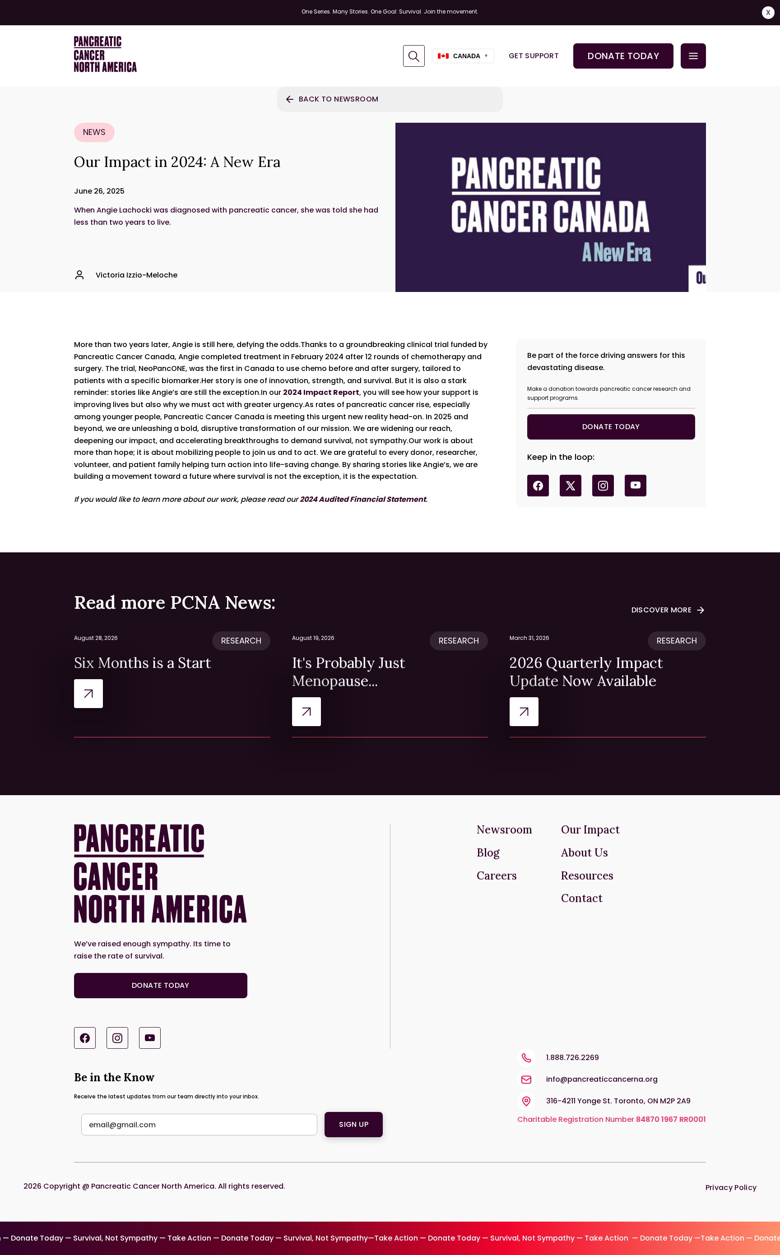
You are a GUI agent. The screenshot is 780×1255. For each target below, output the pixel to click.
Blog (488, 853)
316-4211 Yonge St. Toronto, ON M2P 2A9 (618, 1101)
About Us (584, 853)
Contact (582, 899)
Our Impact (590, 830)
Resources (587, 876)
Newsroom (504, 830)
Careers (497, 876)
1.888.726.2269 (572, 1057)
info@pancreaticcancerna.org (602, 1079)
